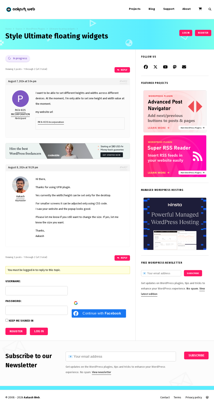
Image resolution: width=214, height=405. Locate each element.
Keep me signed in (21, 320)
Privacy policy (193, 397)
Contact (165, 397)
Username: (13, 281)
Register (203, 32)
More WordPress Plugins (192, 128)
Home (8, 29)
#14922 (123, 81)
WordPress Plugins (35, 29)
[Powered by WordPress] (207, 397)
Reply (123, 70)
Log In (39, 331)
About (186, 8)
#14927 (123, 167)
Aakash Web (20, 9)
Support (168, 8)
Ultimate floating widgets (62, 29)
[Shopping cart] (200, 8)
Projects (134, 8)
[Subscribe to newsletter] (184, 67)
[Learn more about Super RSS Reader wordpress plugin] (174, 176)
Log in (185, 32)
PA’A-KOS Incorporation (51, 122)
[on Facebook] (146, 67)
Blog (152, 8)
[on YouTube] (165, 67)
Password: (13, 301)
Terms (177, 397)
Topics (19, 29)
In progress (19, 58)
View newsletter (101, 372)
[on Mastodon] (174, 67)
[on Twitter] (155, 67)
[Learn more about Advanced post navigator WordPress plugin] (174, 131)
